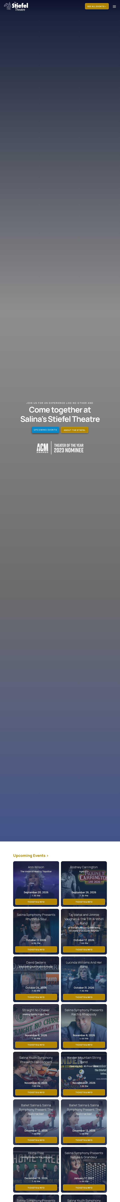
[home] (17, 6)
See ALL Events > (96, 6)
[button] (113, 6)
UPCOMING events (45, 430)
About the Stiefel (74, 430)
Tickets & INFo (36, 902)
